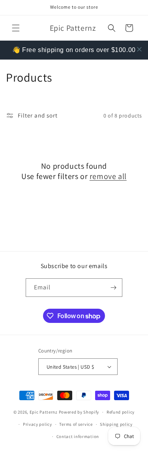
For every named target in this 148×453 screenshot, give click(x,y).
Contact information (77, 436)
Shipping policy (116, 424)
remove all (108, 176)
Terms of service (75, 424)
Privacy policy (37, 424)
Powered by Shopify (79, 412)
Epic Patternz (44, 412)
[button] (15, 28)
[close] (139, 49)
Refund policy (121, 412)
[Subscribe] (113, 287)
